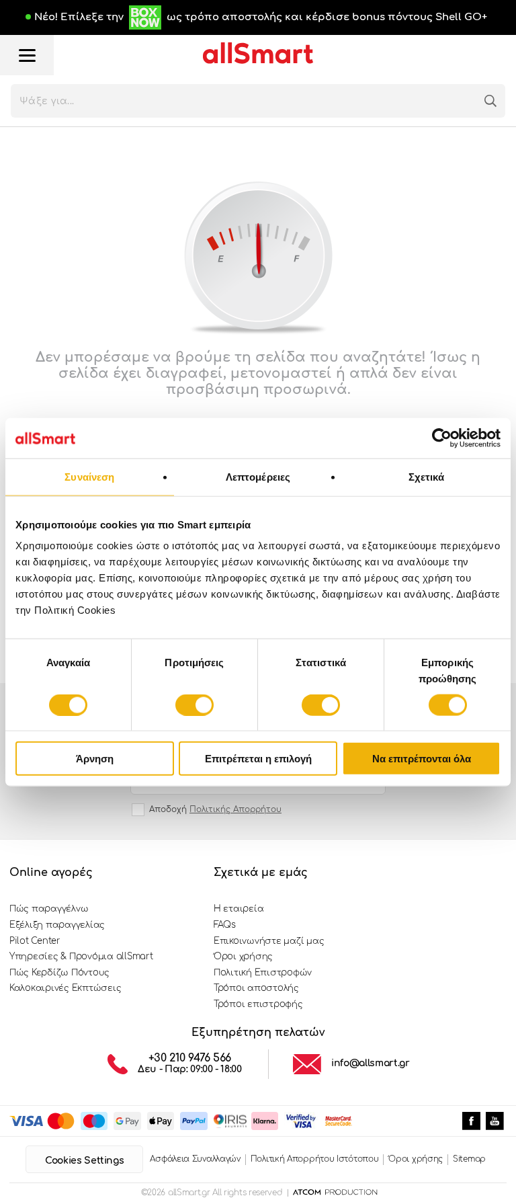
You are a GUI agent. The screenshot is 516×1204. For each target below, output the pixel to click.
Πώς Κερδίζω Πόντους (59, 972)
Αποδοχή (215, 809)
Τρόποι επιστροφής (258, 1004)
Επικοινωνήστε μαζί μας (269, 941)
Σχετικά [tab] (426, 476)
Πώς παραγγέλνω (48, 909)
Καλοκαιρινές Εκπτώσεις (65, 988)
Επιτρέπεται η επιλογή (258, 758)
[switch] (194, 704)
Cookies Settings (84, 1161)
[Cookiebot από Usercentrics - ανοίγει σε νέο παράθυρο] (442, 438)
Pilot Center (34, 941)
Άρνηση (95, 758)
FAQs (225, 925)
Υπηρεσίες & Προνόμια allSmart (81, 956)
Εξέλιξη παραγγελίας (57, 925)
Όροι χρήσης (243, 956)
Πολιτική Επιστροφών (263, 972)
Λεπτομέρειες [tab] (258, 476)
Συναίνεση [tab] (89, 476)
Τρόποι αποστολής (256, 988)
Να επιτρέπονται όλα (421, 758)
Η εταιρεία (238, 909)
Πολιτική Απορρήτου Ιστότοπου (315, 1159)
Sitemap (469, 1159)
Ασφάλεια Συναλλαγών (195, 1159)
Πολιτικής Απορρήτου (235, 809)
